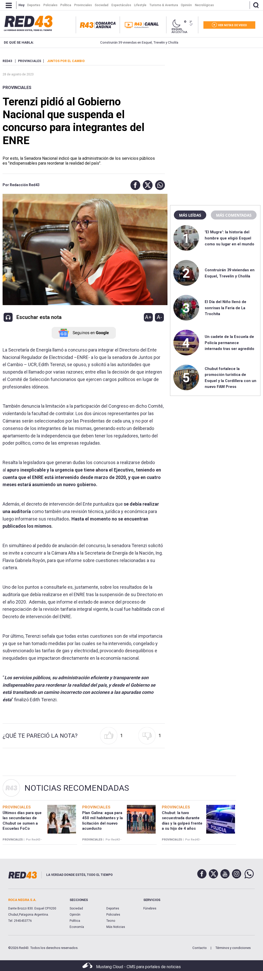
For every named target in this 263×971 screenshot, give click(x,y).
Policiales (113, 914)
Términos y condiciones (233, 948)
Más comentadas (233, 215)
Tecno (110, 921)
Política (75, 921)
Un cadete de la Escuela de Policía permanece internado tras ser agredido (229, 342)
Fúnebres (149, 908)
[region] (215, 91)
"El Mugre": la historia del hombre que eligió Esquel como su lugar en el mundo (229, 238)
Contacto (199, 948)
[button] (134, 185)
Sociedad (76, 908)
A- (159, 317)
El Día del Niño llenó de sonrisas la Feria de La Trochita (225, 307)
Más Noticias (115, 927)
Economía (77, 927)
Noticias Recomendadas (76, 788)
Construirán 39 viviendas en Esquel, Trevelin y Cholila (119, 42)
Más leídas (190, 215)
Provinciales (17, 87)
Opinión (75, 914)
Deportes (112, 908)
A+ (148, 317)
